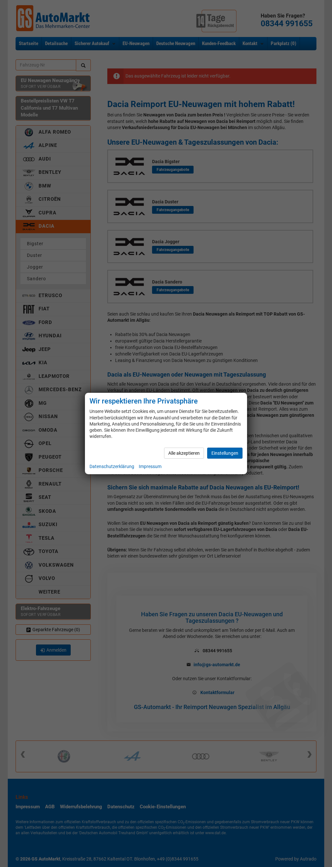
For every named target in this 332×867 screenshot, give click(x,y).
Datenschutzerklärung (111, 466)
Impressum (150, 466)
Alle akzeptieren (184, 453)
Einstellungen (224, 453)
